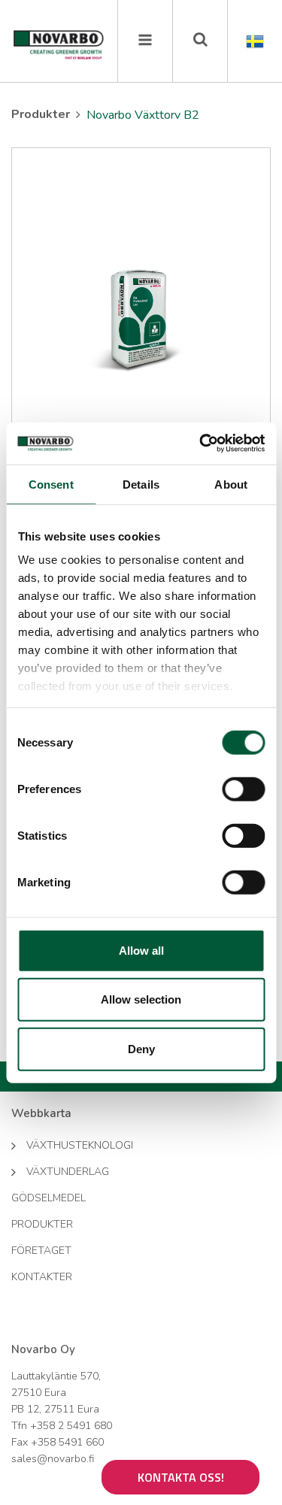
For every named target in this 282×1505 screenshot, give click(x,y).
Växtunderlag (67, 1171)
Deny (141, 1048)
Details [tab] (141, 483)
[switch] (243, 789)
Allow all (141, 949)
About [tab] (230, 483)
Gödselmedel (48, 1198)
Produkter (40, 114)
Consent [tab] (51, 483)
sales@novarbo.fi (52, 1459)
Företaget (41, 1250)
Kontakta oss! (181, 1477)
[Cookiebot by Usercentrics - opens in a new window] (201, 443)
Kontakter (41, 1277)
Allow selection (141, 999)
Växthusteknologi (79, 1145)
